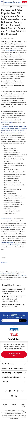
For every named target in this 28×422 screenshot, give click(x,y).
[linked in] (12, 396)
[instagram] (14, 391)
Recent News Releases (11, 285)
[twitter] (22, 391)
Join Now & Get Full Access (14, 354)
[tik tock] (5, 391)
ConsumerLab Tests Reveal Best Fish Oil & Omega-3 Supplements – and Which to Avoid (13, 291)
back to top (4, 262)
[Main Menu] (2, 2)
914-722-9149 (22, 275)
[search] (17, 2)
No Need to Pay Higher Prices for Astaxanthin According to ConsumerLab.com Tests (12, 299)
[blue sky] (16, 396)
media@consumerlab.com (7, 274)
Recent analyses (10, 50)
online (8, 227)
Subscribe (22, 320)
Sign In (19, 2)
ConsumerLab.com (6, 219)
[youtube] (10, 391)
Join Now (25, 2)
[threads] (18, 391)
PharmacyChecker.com (7, 242)
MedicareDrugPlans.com (17, 245)
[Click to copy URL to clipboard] (17, 7)
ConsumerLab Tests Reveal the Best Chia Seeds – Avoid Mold (13, 306)
